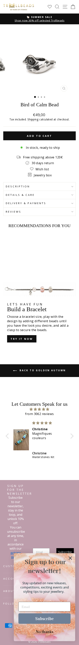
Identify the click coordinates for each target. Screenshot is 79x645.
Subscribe (44, 618)
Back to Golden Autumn (42, 370)
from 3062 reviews (39, 414)
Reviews (13, 211)
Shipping (33, 119)
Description (18, 186)
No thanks (44, 631)
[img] (39, 409)
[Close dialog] (70, 558)
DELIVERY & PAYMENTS (26, 203)
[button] (8, 436)
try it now (22, 339)
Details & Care (20, 195)
